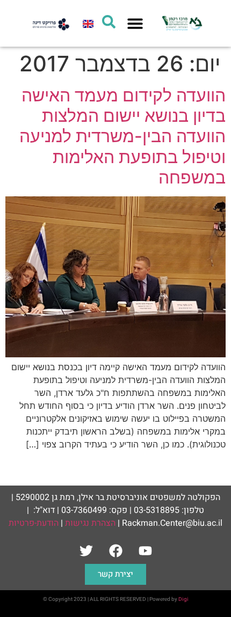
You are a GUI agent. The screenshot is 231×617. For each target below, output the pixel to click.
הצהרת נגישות (90, 523)
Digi (183, 599)
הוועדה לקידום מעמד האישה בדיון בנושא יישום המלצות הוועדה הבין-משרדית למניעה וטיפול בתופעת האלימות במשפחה (122, 136)
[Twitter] (86, 550)
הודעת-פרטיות (34, 523)
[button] (135, 23)
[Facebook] (115, 550)
